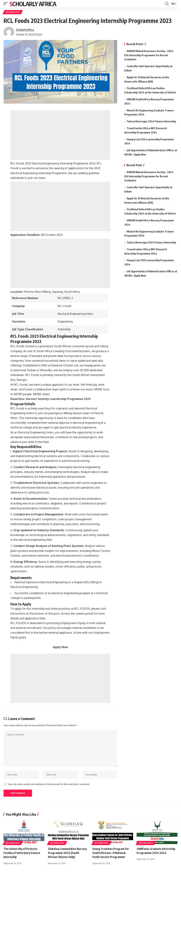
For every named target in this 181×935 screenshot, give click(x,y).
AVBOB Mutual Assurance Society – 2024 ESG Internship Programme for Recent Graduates (148, 55)
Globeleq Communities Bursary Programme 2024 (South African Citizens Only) (67, 853)
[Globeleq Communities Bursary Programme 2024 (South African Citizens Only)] (68, 832)
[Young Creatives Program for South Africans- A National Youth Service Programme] (112, 832)
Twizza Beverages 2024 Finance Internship (151, 121)
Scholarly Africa (33, 3)
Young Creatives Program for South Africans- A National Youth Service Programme (110, 853)
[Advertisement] (60, 135)
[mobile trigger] (7, 3)
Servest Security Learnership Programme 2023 (58, 399)
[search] (167, 4)
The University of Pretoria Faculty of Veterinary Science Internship (22, 853)
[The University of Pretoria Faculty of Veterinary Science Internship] (24, 832)
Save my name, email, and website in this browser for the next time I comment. (49, 784)
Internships (13, 12)
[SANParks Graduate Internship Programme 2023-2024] (157, 832)
